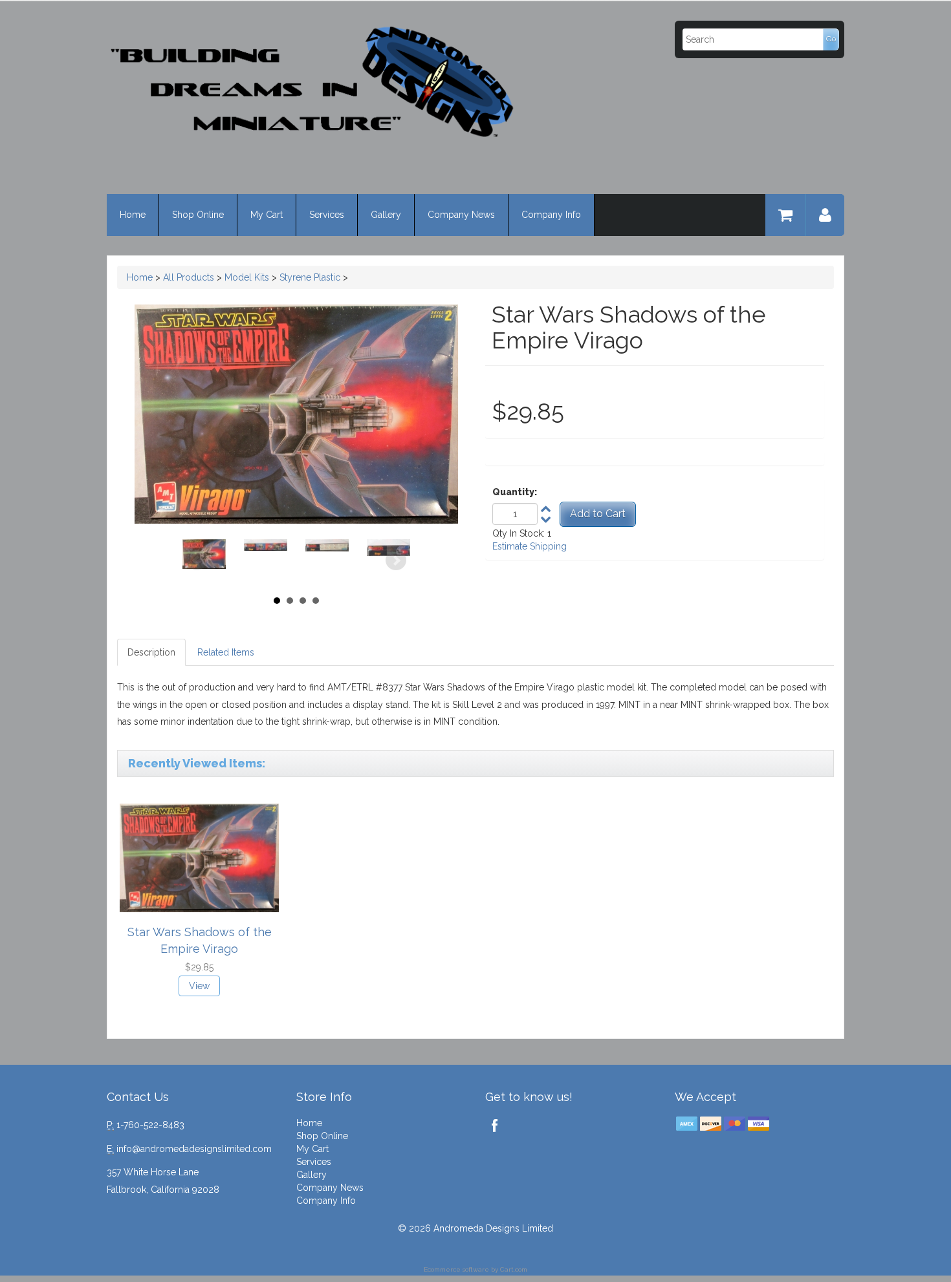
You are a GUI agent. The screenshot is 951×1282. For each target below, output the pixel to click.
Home (133, 214)
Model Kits (246, 277)
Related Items (225, 652)
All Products (188, 277)
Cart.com (513, 1269)
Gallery (386, 214)
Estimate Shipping (529, 546)
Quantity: (514, 492)
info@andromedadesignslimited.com (194, 1149)
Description (151, 652)
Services (326, 214)
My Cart (266, 214)
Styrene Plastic (309, 277)
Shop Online (198, 214)
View (199, 986)
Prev (196, 560)
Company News (461, 214)
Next (396, 560)
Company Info (551, 214)
